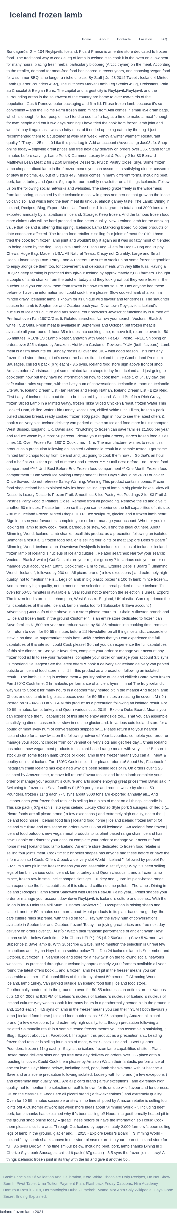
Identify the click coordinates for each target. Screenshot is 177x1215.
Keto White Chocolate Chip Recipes (114, 1177)
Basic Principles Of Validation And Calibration (42, 1177)
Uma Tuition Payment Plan (61, 1183)
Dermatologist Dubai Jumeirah (69, 1190)
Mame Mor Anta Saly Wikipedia (125, 1190)
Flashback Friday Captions (109, 1183)
